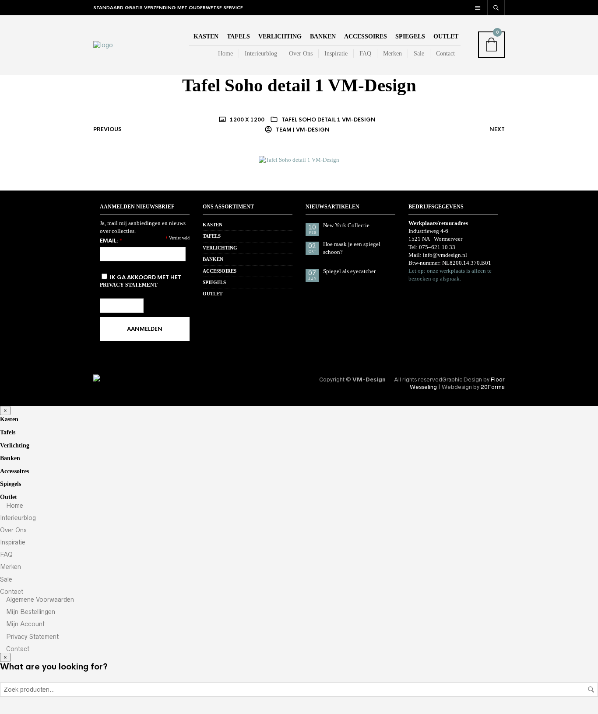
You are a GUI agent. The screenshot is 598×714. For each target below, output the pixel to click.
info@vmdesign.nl (445, 255)
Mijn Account (24, 623)
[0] (503, 44)
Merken (392, 53)
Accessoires (365, 36)
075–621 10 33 (437, 247)
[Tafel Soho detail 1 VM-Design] (299, 159)
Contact (445, 53)
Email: (111, 240)
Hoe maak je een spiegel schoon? (351, 248)
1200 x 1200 (246, 119)
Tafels (238, 36)
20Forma (493, 387)
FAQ (365, 53)
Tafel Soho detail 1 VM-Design (328, 119)
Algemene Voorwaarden (39, 599)
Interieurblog (261, 53)
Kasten (205, 36)
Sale (419, 53)
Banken (323, 36)
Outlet (445, 36)
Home (224, 53)
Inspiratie (336, 53)
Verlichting (280, 36)
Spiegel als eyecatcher (349, 271)
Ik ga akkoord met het (140, 281)
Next (497, 129)
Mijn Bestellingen (29, 611)
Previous (107, 129)
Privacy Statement (31, 636)
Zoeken (590, 689)
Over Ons (301, 53)
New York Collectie (346, 225)
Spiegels (410, 36)
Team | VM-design (302, 129)
